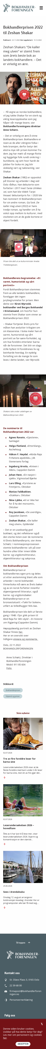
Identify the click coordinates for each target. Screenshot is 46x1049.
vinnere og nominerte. (25, 639)
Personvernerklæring (21, 999)
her (5, 1037)
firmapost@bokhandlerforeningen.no (25, 993)
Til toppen (21, 943)
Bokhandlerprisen (13, 690)
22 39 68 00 (16, 985)
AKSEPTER (23, 1044)
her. (21, 631)
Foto (9, 668)
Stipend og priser (13, 696)
